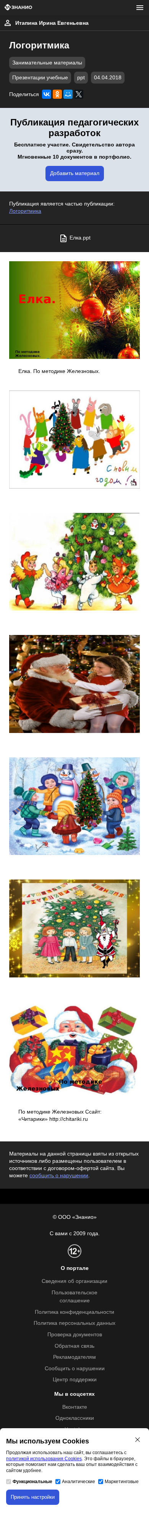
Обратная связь (74, 1346)
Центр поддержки (75, 1379)
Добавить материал (74, 173)
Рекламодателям (74, 1357)
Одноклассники (74, 1418)
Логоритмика (25, 211)
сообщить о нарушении (58, 1175)
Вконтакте (74, 1407)
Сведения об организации (74, 1281)
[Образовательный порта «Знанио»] (18, 7)
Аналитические (78, 1481)
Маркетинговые (122, 1481)
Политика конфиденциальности (74, 1312)
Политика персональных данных (74, 1323)
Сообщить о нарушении (75, 1368)
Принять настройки (33, 1497)
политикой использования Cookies (44, 1458)
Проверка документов (74, 1334)
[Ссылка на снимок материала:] (74, 310)
